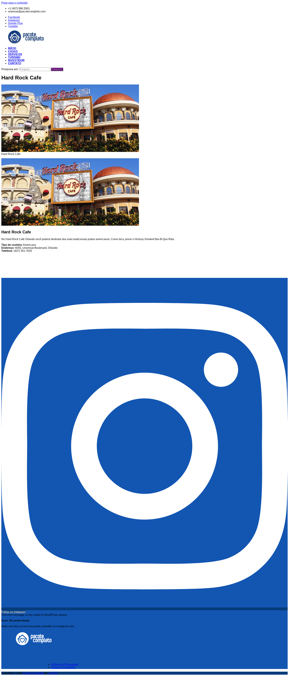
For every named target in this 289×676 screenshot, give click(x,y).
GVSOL (53, 673)
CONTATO (14, 63)
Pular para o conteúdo (14, 2)
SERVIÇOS (15, 54)
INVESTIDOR (16, 60)
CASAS (13, 51)
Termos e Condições (63, 667)
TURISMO (14, 57)
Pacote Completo (33, 673)
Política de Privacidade (64, 664)
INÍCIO (12, 48)
